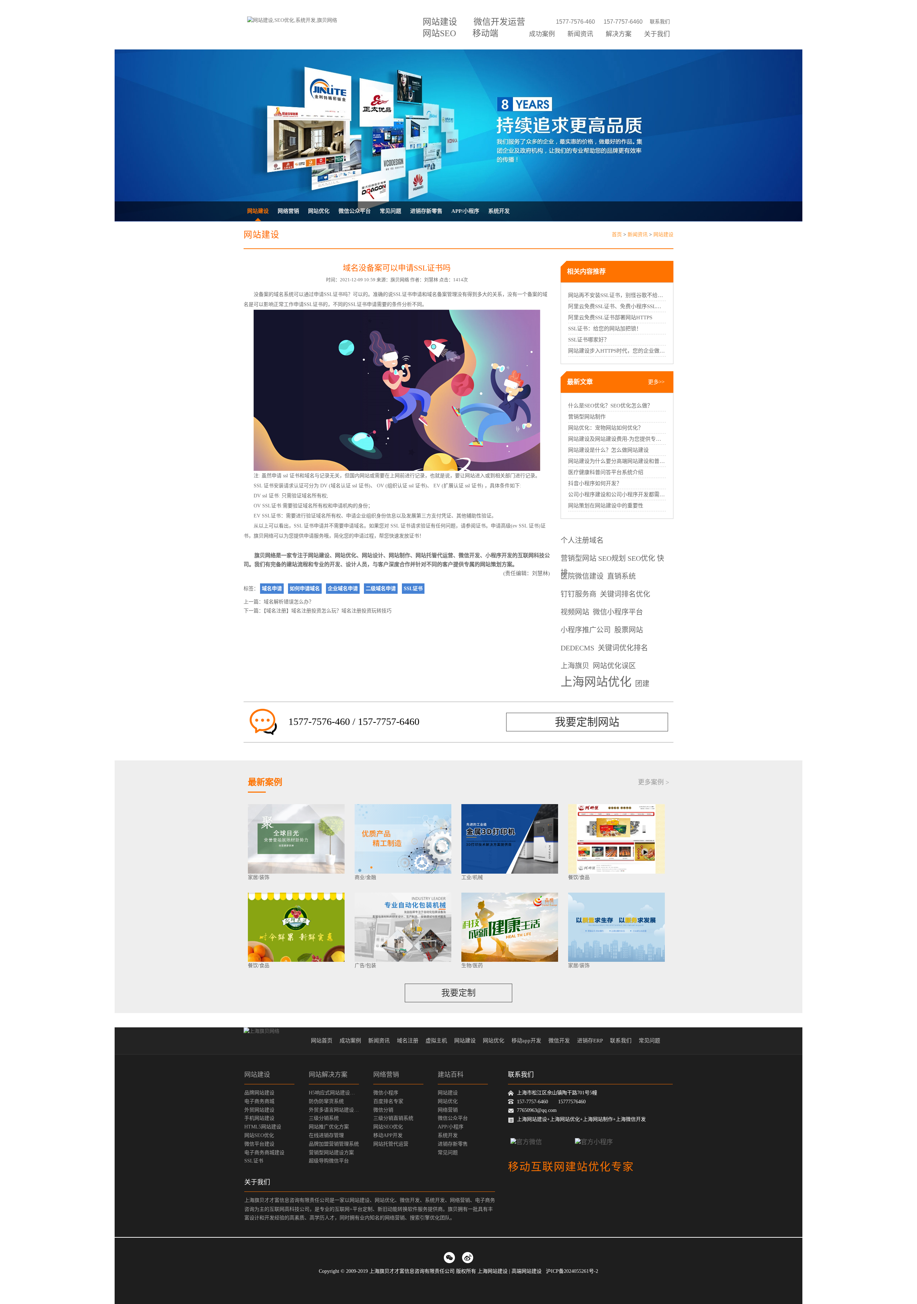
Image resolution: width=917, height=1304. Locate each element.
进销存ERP (590, 1040)
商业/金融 (365, 877)
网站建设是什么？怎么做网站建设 (608, 450)
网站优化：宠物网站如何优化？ (605, 428)
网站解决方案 (328, 1074)
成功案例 (542, 34)
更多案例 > (653, 782)
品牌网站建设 (259, 1092)
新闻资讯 (580, 34)
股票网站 (628, 630)
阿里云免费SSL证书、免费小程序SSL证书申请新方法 (617, 306)
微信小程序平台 (618, 612)
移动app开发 (526, 1040)
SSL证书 (333, 294)
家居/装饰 (258, 877)
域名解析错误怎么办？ (289, 602)
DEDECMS (577, 648)
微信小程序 (385, 1092)
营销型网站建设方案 (331, 1152)
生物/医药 (472, 965)
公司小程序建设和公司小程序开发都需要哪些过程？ (617, 494)
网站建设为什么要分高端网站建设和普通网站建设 (617, 461)
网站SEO (439, 33)
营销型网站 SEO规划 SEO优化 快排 (612, 559)
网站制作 (399, 555)
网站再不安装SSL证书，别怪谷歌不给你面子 (617, 295)
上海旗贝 (575, 666)
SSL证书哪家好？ (588, 340)
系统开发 (499, 211)
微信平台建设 (259, 1144)
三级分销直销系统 (393, 1118)
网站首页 (321, 1040)
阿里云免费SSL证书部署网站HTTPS (610, 317)
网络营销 (288, 211)
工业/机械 (472, 877)
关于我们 (657, 34)
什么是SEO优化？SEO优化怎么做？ (610, 406)
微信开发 (469, 555)
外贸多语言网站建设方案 (334, 1110)
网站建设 (440, 22)
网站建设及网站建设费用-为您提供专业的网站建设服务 (617, 439)
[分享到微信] (449, 1257)
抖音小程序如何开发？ (595, 483)
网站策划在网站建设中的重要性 (605, 505)
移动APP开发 (388, 1135)
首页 (617, 234)
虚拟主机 (436, 1040)
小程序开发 (498, 555)
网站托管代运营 (434, 555)
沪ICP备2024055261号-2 (572, 1271)
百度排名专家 (388, 1101)
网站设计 (372, 555)
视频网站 (575, 612)
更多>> (656, 382)
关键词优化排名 (623, 648)
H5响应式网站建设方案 (334, 1092)
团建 (642, 684)
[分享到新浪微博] (467, 1257)
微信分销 (383, 1110)
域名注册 (407, 1040)
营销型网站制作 (587, 417)
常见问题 (390, 211)
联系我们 (660, 21)
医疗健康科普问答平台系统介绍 (605, 472)
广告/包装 (365, 965)
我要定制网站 (587, 722)
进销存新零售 (426, 211)
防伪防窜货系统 (326, 1101)
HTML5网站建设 (262, 1126)
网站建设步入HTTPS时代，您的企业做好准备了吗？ (617, 351)
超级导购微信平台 (329, 1161)
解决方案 (619, 34)
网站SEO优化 (259, 1135)
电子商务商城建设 (264, 1152)
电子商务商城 (259, 1101)
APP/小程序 (465, 211)
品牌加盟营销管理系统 (334, 1144)
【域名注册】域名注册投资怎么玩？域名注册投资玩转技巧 (328, 610)
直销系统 (621, 576)
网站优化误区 (614, 666)
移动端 (485, 33)
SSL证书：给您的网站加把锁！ (605, 328)
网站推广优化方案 (329, 1126)
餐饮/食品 (579, 877)
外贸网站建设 (259, 1110)
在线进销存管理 (326, 1135)
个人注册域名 (582, 540)
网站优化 (319, 211)
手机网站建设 (259, 1118)
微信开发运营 (499, 22)
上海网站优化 (596, 682)
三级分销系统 (324, 1118)
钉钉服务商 (578, 594)
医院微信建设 (582, 576)
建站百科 (451, 1074)
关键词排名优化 (625, 594)
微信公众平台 (355, 211)
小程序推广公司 (586, 630)
